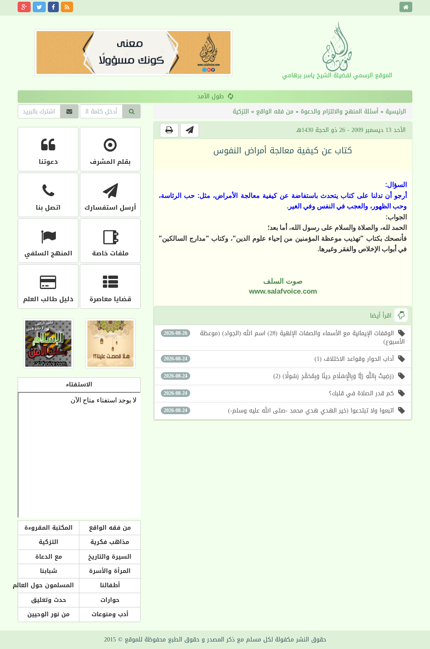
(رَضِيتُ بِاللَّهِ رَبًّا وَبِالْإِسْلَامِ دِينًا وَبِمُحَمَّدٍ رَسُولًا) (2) (279, 376)
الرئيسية (395, 111)
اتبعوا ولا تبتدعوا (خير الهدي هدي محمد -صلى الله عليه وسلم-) (279, 410)
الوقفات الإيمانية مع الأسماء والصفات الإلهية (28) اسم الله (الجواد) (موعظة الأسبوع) (284, 337)
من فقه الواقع (275, 111)
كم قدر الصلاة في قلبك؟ (279, 393)
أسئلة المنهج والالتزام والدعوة (339, 111)
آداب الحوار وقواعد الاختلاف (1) (279, 359)
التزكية (241, 111)
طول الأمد (210, 96)
